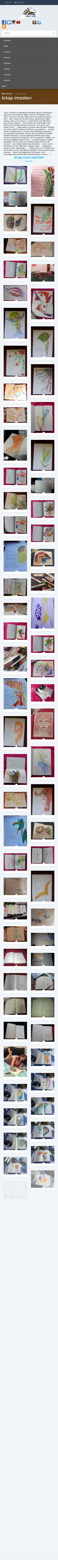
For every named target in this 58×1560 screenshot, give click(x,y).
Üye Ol (8, 2)
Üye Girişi (19, 2)
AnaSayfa (8, 94)
